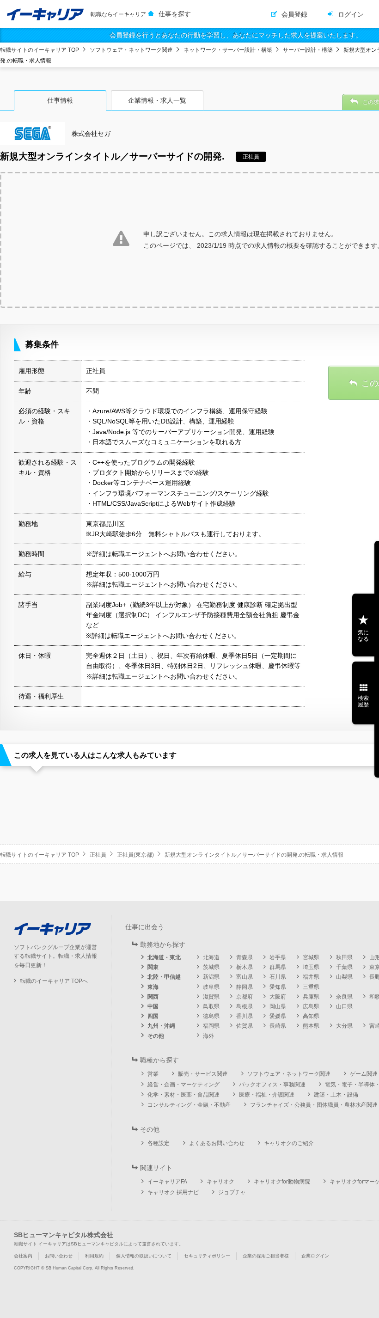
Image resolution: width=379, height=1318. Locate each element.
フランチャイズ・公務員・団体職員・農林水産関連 (314, 1105)
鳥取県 (211, 1006)
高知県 (311, 1016)
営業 (153, 1074)
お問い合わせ (59, 1255)
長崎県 (277, 1026)
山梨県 (344, 977)
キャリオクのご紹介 (289, 1143)
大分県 (344, 1026)
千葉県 (344, 967)
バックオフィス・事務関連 (272, 1084)
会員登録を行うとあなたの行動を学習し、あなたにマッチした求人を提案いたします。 (236, 35)
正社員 (98, 855)
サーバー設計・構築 (308, 50)
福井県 (311, 977)
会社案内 (23, 1255)
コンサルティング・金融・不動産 (189, 1105)
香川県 (244, 1016)
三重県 (311, 987)
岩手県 (277, 957)
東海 (153, 987)
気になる (363, 635)
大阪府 (277, 996)
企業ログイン (315, 1255)
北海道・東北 (164, 957)
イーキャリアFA (167, 1181)
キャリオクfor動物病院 (282, 1181)
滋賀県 (211, 996)
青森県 (244, 957)
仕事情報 (60, 100)
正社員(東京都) (135, 855)
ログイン (351, 14)
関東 (153, 967)
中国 (153, 1006)
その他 (155, 1036)
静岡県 (244, 987)
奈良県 (344, 996)
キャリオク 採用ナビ (173, 1192)
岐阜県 (211, 987)
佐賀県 (244, 1026)
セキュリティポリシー (207, 1255)
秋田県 (344, 957)
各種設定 (158, 1143)
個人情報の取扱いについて (143, 1255)
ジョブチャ (232, 1192)
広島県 (311, 1006)
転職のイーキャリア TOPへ (54, 981)
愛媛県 (277, 1016)
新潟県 (211, 977)
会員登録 (294, 14)
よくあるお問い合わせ (217, 1143)
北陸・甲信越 (164, 977)
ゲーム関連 (364, 1074)
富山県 (244, 977)
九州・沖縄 (161, 1026)
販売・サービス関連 (203, 1074)
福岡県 (211, 1026)
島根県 (244, 1006)
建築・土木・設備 (336, 1094)
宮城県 (311, 957)
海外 (208, 1036)
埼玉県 (311, 967)
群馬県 (277, 967)
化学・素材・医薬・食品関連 (183, 1094)
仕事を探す (175, 14)
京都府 (244, 996)
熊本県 (311, 1026)
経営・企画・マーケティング (183, 1084)
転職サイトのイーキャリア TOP (39, 50)
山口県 (344, 1006)
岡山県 (277, 1006)
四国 (153, 1016)
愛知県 (277, 987)
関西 (153, 996)
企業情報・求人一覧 (157, 100)
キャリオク (220, 1181)
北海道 (211, 957)
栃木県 (244, 967)
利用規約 (94, 1255)
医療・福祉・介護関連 (266, 1094)
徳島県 (211, 1016)
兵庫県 (311, 996)
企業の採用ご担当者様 (266, 1255)
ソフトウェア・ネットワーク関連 (131, 50)
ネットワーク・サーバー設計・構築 (227, 50)
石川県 (277, 977)
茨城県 (211, 967)
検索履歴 (363, 701)
